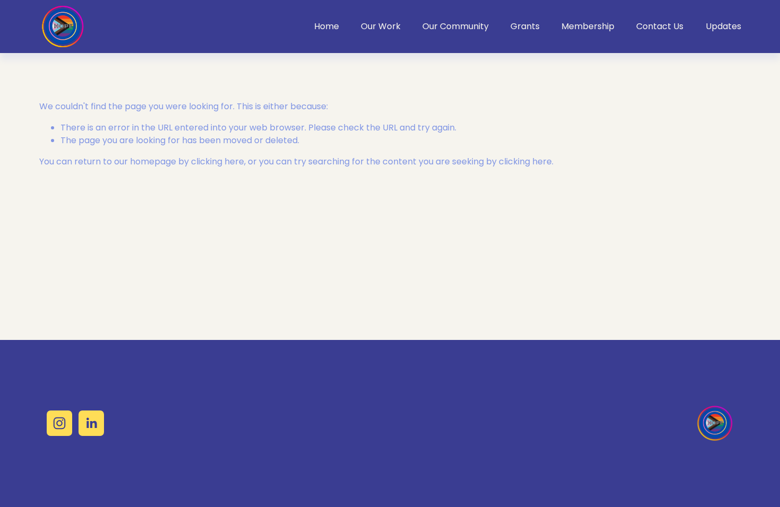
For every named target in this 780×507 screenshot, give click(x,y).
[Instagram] (59, 423)
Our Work (381, 26)
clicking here (217, 161)
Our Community (455, 26)
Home (326, 26)
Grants (525, 26)
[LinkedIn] (91, 423)
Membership (587, 26)
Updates (723, 26)
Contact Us (659, 26)
